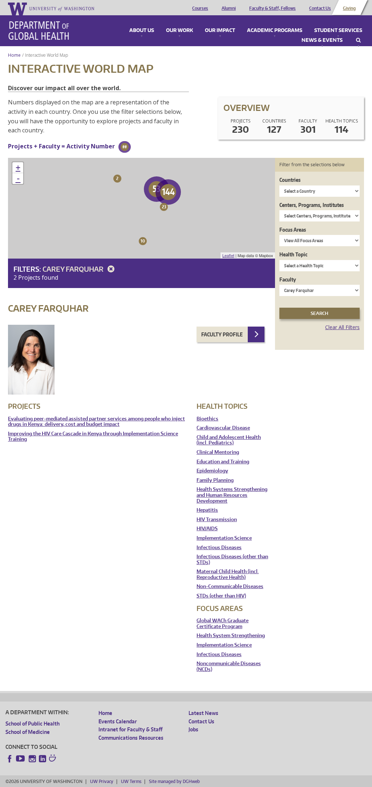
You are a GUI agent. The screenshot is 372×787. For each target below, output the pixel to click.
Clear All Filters (342, 327)
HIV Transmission (217, 519)
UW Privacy (101, 781)
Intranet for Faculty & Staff (130, 729)
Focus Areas (292, 230)
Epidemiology (212, 471)
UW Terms (131, 781)
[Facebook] (9, 758)
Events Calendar (117, 721)
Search (358, 40)
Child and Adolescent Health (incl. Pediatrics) (229, 440)
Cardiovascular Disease (223, 428)
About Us (141, 30)
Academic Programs (274, 30)
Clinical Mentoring (218, 452)
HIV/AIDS (207, 528)
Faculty (287, 279)
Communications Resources (130, 738)
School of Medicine (27, 732)
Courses (200, 8)
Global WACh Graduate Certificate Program (222, 623)
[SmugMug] (53, 759)
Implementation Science (224, 538)
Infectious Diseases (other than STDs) (232, 559)
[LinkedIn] (42, 758)
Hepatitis (207, 510)
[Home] (38, 30)
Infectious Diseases (219, 547)
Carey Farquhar (74, 269)
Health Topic (293, 254)
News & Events (322, 40)
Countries (289, 180)
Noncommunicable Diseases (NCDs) (229, 666)
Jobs (193, 729)
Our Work (179, 30)
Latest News (203, 713)
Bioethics (207, 419)
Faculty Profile (222, 334)
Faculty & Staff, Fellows (272, 8)
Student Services (338, 30)
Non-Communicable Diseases (230, 586)
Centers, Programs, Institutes (311, 205)
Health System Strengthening (231, 635)
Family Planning (215, 480)
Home (14, 55)
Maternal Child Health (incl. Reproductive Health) (228, 574)
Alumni (229, 8)
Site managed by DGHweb (174, 781)
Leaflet (228, 255)
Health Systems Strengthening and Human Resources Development (232, 495)
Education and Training (223, 461)
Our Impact (220, 30)
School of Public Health (32, 723)
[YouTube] (21, 758)
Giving (349, 8)
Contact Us (320, 8)
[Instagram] (32, 758)
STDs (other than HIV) (221, 596)
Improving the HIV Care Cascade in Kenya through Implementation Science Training (93, 436)
